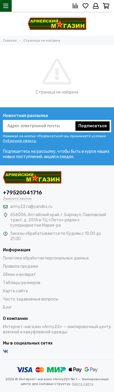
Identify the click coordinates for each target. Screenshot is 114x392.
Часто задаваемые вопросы (30, 299)
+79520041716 (22, 192)
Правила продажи (20, 266)
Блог (7, 307)
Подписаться (92, 125)
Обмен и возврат (19, 274)
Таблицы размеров (21, 282)
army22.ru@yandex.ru (31, 206)
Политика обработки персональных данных (46, 258)
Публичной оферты (19, 141)
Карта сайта (15, 291)
